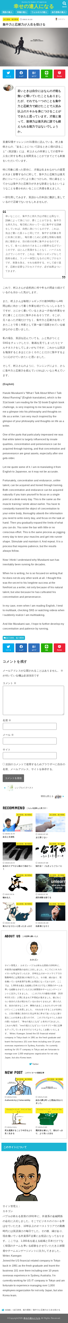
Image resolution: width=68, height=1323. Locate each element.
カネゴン (34, 960)
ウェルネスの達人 (39, 12)
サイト (6, 749)
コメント (9, 683)
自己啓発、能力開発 (10, 19)
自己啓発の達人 (58, 12)
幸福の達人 (22, 12)
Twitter (35, 1064)
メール (8, 734)
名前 (7, 720)
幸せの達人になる (34, 6)
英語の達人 (7, 12)
